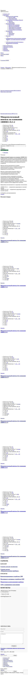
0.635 (7, 278)
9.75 (13, 357)
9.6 (13, 538)
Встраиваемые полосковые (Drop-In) (14, 20)
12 (7, 274)
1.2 (6, 317)
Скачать (2, 194)
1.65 (7, 550)
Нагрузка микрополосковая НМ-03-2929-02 (11, 90)
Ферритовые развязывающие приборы (12, 582)
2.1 (12, 311)
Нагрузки (8, 35)
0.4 (13, 315)
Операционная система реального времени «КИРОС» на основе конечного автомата (16, 39)
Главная (2, 67)
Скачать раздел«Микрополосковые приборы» (10, 570)
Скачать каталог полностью (9, 566)
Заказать (3, 148)
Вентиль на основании (14, 26)
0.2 (7, 140)
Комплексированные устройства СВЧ (12, 576)
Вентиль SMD (12, 17)
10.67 (7, 276)
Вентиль (11, 21)
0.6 (7, 138)
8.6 (13, 267)
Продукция (8, 67)
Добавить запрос (4, 150)
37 (12, 126)
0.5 (13, 224)
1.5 (7, 234)
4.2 (13, 448)
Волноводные (9, 31)
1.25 (7, 227)
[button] (2, 237)
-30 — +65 (17, 133)
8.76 (8, 545)
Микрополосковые (10, 23)
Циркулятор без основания (15, 27)
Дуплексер (11, 34)
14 (7, 410)
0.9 (13, 129)
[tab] (15, 152)
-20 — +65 (17, 318)
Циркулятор (11, 22)
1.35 (7, 131)
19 (19, 226)
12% (18, 359)
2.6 (13, 312)
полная (18, 223)
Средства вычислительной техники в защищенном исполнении (14, 42)
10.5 (13, 402)
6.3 (12, 266)
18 (19, 130)
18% (18, 268)
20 (19, 271)
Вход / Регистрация (7, 666)
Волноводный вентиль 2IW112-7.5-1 (9, 113)
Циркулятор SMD (13, 18)
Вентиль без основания (14, 24)
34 (12, 125)
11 (12, 222)
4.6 (7, 136)
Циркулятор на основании (15, 28)
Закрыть (2, 654)
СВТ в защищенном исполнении (10, 584)
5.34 (7, 279)
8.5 (12, 221)
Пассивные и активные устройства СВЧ (12, 579)
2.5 (7, 415)
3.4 (12, 446)
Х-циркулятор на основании (15, 29)
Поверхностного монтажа (12, 16)
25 (6, 321)
